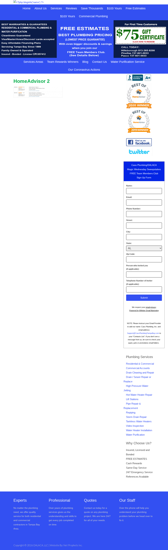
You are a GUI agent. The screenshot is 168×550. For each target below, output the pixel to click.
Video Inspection (135, 425)
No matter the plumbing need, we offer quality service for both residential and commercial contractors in (27, 516)
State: (129, 243)
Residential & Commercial (140, 363)
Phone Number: (133, 209)
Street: (129, 220)
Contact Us (99, 61)
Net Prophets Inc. (72, 545)
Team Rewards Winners (62, 61)
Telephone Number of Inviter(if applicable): (139, 283)
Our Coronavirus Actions (84, 69)
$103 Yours (114, 8)
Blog (85, 61)
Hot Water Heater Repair (139, 394)
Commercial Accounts (138, 368)
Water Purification (135, 434)
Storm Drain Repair (136, 417)
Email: (129, 197)
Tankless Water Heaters (139, 421)
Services (56, 8)
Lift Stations (132, 399)
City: (128, 232)
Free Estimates (136, 8)
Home (27, 8)
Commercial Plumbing (93, 16)
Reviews (71, 8)
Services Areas (33, 61)
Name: (129, 186)
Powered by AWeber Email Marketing (144, 310)
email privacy (151, 307)
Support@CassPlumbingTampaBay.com (143, 333)
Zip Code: (130, 254)
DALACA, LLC (41, 545)
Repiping (130, 412)
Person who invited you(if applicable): (137, 267)
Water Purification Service (128, 61)
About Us (40, 8)
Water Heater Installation (139, 430)
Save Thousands (92, 8)
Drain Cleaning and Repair (140, 372)
